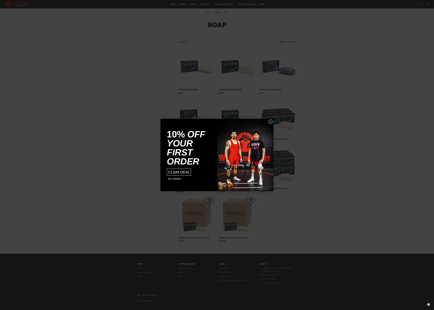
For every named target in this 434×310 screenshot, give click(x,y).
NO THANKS (174, 179)
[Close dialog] (271, 122)
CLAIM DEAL (179, 172)
